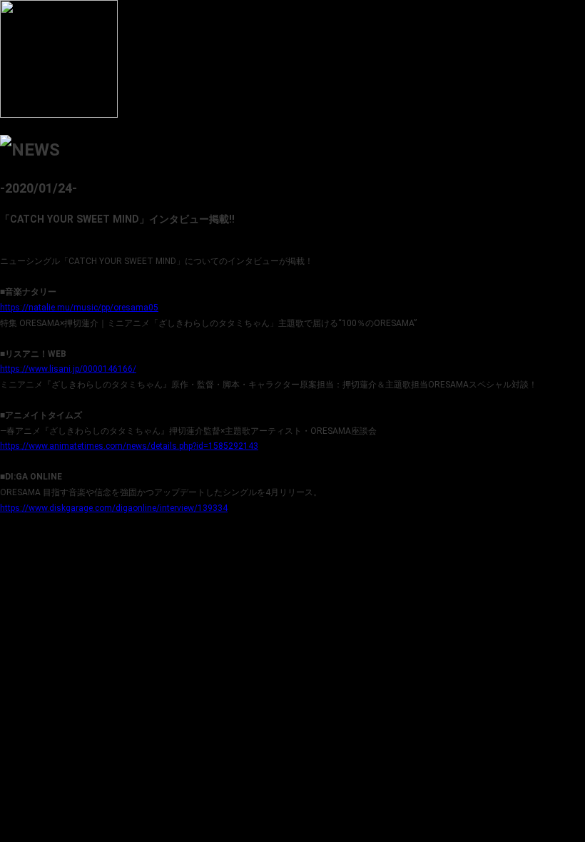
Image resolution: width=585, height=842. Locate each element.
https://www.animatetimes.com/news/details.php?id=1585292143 (129, 446)
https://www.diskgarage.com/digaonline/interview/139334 (114, 508)
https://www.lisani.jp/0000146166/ (68, 369)
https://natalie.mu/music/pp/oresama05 (79, 308)
